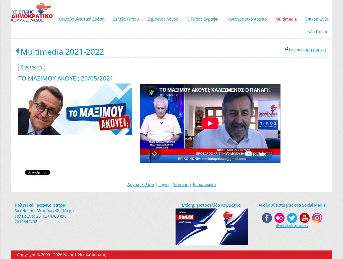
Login (163, 184)
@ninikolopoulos (292, 225)
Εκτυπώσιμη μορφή (307, 49)
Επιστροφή (31, 67)
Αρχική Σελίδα (140, 184)
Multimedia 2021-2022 (62, 51)
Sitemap (181, 184)
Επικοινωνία (204, 184)
